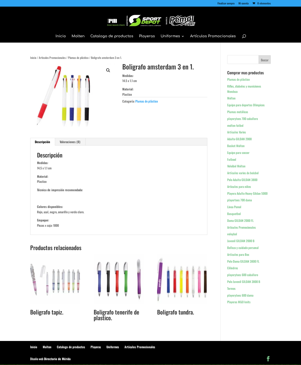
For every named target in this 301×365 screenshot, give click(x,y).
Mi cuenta (243, 3)
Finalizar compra (225, 3)
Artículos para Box (238, 254)
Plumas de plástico (78, 58)
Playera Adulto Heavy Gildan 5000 (247, 193)
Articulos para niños (239, 186)
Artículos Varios (236, 132)
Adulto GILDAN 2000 (239, 139)
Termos (231, 288)
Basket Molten (236, 145)
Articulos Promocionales (52, 58)
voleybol (232, 234)
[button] (108, 70)
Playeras (147, 36)
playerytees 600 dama (240, 295)
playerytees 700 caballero (242, 118)
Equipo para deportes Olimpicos (246, 105)
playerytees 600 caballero (242, 274)
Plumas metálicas (237, 111)
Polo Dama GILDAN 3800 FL (243, 261)
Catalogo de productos (111, 36)
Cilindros (232, 268)
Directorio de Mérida (57, 358)
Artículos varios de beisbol (243, 172)
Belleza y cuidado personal (243, 247)
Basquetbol (234, 213)
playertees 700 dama (239, 200)
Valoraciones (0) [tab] (70, 141)
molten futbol (235, 125)
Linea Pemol (234, 206)
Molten (78, 36)
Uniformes (170, 36)
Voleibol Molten (236, 166)
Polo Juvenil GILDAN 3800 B (243, 281)
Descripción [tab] (42, 141)
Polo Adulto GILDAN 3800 (242, 179)
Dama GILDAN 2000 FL (240, 220)
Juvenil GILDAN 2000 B (241, 240)
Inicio (61, 36)
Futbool (231, 159)
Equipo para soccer (238, 152)
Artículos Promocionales (213, 36)
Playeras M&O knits (239, 301)
